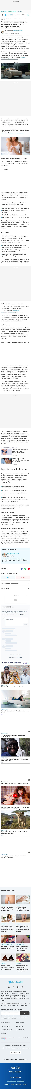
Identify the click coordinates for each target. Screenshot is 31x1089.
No (24, 577)
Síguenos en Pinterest (22, 987)
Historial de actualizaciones (10, 583)
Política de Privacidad (6, 1029)
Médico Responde (12, 11)
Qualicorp (25, 1084)
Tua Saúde (3, 11)
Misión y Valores (20, 1022)
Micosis (3, 19)
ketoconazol (11, 312)
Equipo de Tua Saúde (14, 33)
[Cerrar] (18, 1)
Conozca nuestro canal (8, 987)
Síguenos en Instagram (13, 987)
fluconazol (4, 312)
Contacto (3, 1033)
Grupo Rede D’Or (23, 1059)
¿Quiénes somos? (5, 1022)
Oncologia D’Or (20, 1081)
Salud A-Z (9, 18)
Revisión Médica (20, 1026)
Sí (8, 577)
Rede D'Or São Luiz (11, 1081)
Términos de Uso (20, 1029)
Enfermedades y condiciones (19, 18)
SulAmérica (6, 1084)
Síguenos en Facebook (18, 987)
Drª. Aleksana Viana (13, 553)
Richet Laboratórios (16, 1084)
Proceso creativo (5, 1026)
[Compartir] (22, 569)
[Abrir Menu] (2, 15)
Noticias (20, 11)
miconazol (16, 310)
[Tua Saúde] (9, 15)
